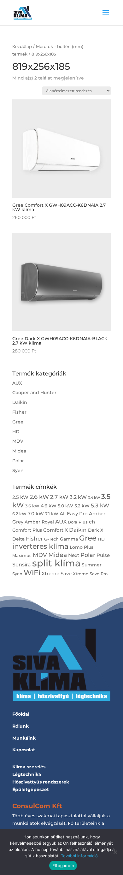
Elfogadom (63, 865)
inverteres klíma (40, 546)
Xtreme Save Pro (90, 573)
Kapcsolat (23, 750)
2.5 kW (20, 497)
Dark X (95, 530)
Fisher (19, 412)
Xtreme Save (57, 573)
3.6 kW (32, 506)
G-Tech (51, 539)
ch (92, 522)
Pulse (103, 555)
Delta (18, 539)
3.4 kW (94, 498)
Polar (18, 461)
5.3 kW (100, 505)
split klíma (56, 563)
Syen (18, 470)
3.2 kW (78, 497)
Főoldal (20, 714)
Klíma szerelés (28, 767)
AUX (17, 383)
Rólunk (20, 726)
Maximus (22, 555)
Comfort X (55, 530)
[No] (115, 852)
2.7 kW (59, 497)
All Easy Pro (74, 514)
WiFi (32, 572)
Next (73, 555)
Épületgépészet (30, 789)
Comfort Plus (27, 530)
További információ (79, 855)
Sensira (21, 564)
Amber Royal (39, 522)
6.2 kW (19, 513)
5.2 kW (82, 506)
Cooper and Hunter (34, 392)
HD (16, 432)
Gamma (69, 539)
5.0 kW (65, 506)
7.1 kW (51, 513)
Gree (17, 422)
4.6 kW (48, 506)
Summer (92, 565)
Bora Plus (78, 522)
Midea (19, 451)
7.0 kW (36, 514)
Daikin (19, 402)
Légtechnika (26, 774)
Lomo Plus (81, 547)
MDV (17, 441)
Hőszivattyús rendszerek (40, 782)
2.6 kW (39, 497)
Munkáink (24, 738)
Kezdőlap (22, 46)
